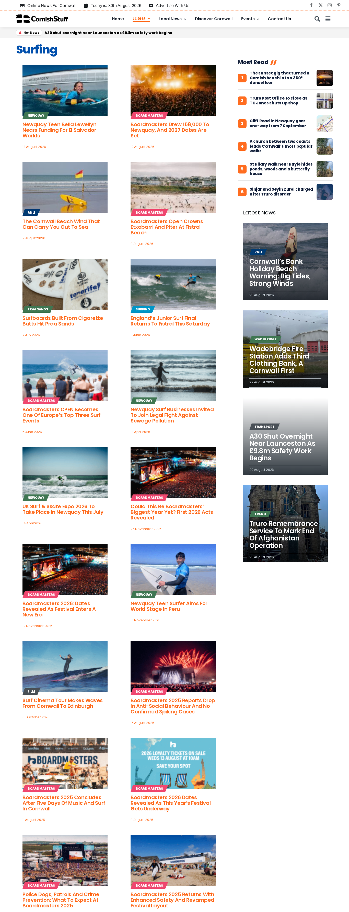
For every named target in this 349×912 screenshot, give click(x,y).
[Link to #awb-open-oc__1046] (317, 19)
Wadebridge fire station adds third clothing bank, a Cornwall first (279, 359)
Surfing (143, 309)
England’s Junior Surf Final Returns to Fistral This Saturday (170, 320)
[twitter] (321, 5)
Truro (260, 514)
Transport (264, 427)
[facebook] (311, 5)
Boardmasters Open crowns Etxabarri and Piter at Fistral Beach (167, 227)
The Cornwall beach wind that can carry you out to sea (61, 224)
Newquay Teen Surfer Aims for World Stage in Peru (169, 606)
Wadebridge (265, 339)
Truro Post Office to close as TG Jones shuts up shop (278, 101)
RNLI (31, 212)
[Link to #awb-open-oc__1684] (327, 19)
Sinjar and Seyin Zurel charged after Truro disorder (281, 192)
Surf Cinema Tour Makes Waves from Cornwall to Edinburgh (62, 703)
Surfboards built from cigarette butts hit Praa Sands (62, 320)
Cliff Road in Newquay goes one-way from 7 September (278, 123)
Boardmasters (149, 115)
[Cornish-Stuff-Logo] (43, 16)
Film (31, 691)
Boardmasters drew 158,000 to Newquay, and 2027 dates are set (170, 130)
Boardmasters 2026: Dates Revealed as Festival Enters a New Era (59, 609)
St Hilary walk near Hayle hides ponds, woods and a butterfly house (281, 169)
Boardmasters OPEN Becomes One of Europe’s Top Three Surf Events (61, 415)
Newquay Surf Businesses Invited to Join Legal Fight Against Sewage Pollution (172, 415)
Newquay (36, 115)
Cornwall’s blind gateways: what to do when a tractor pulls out (105, 32)
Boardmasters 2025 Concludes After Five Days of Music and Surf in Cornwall (63, 803)
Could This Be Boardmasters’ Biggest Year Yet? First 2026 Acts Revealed (172, 512)
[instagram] (330, 5)
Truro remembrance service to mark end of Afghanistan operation (283, 534)
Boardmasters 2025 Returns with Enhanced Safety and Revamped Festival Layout (172, 900)
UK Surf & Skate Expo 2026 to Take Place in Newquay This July (62, 509)
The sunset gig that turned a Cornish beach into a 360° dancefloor (279, 78)
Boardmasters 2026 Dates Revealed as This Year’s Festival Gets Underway (171, 803)
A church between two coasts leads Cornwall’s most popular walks (281, 146)
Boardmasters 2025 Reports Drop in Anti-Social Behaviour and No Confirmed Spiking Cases (173, 706)
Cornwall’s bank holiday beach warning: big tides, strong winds (280, 272)
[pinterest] (339, 5)
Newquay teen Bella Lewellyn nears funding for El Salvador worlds (59, 130)
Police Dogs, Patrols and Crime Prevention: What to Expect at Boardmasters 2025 (60, 900)
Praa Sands (38, 309)
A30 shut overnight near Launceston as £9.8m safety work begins (282, 447)
